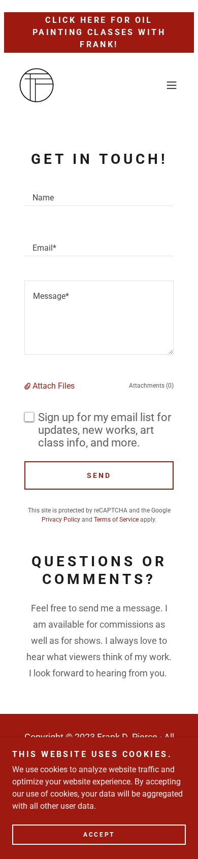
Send (99, 475)
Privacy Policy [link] (61, 519)
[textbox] (99, 193)
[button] (171, 85)
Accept (98, 834)
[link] (36, 85)
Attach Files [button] (53, 386)
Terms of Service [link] (116, 519)
